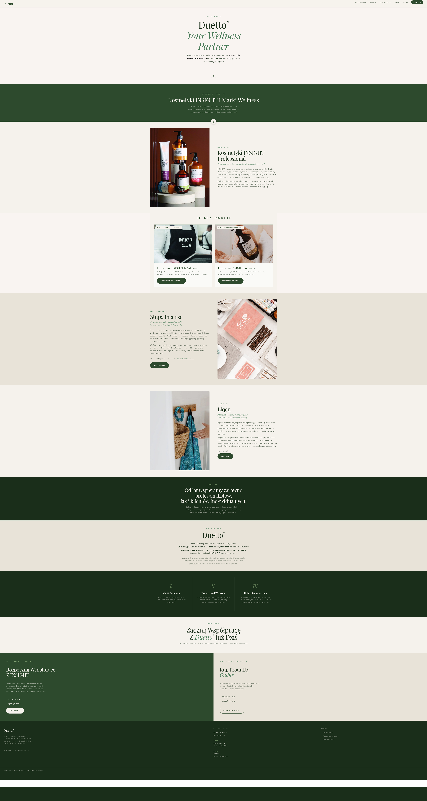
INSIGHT (373, 2)
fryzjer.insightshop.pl (330, 736)
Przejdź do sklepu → (231, 281)
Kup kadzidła (159, 365)
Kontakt (417, 2)
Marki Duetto (360, 2)
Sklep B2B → (15, 711)
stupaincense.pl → (185, 359)
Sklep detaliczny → (232, 711)
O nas (405, 2)
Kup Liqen (225, 456)
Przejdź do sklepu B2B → (171, 281)
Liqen (397, 2)
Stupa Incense (385, 2)
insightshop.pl (328, 732)
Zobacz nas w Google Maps (18, 750)
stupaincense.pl (328, 739)
